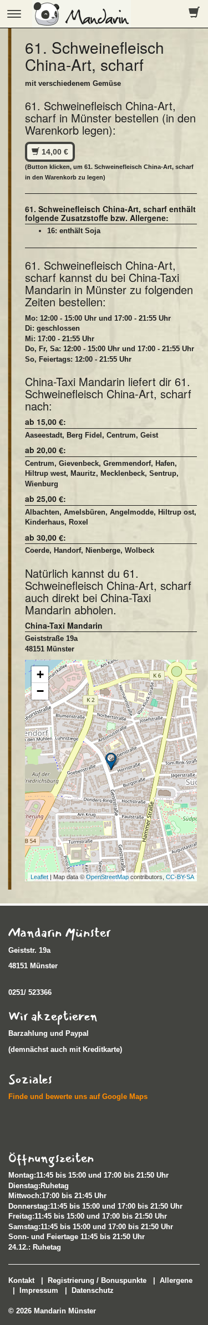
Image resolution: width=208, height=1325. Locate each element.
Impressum (38, 1290)
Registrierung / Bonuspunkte (97, 1280)
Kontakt (21, 1280)
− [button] (40, 691)
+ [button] (40, 674)
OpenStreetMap (107, 877)
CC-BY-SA (180, 877)
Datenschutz (93, 1290)
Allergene (176, 1280)
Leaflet (39, 877)
